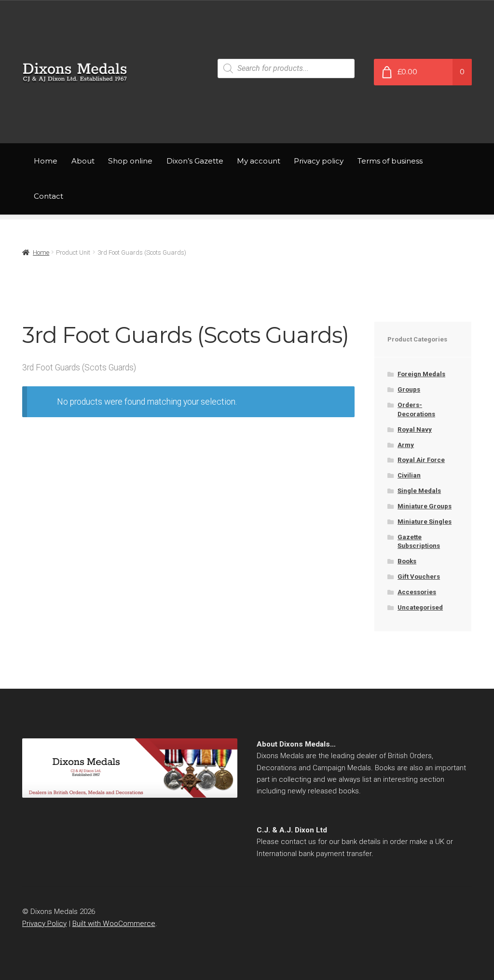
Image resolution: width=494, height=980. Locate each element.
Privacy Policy (44, 923)
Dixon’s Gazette (194, 160)
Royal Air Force (421, 459)
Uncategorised (420, 607)
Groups (409, 389)
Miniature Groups (425, 506)
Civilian (409, 475)
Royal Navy (415, 429)
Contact (48, 196)
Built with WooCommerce (113, 923)
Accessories (417, 592)
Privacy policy (318, 160)
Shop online (130, 160)
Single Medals (419, 490)
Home (45, 160)
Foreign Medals (421, 374)
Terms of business (390, 160)
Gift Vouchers (419, 576)
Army (406, 445)
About (83, 160)
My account (258, 160)
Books (407, 561)
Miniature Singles (425, 521)
